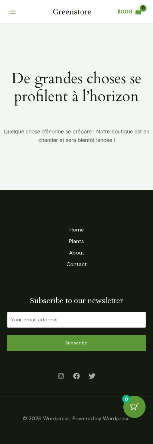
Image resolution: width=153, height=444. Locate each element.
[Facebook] (76, 376)
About (76, 252)
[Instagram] (61, 376)
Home (76, 229)
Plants (76, 241)
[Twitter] (92, 376)
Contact (76, 264)
